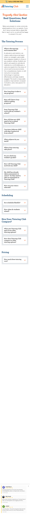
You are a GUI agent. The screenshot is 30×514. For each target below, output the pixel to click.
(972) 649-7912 (18, 1)
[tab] (15, 49)
